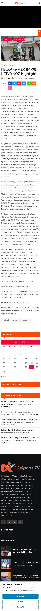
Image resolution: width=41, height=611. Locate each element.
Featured (6, 320)
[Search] (39, 3)
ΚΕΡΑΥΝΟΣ (15, 320)
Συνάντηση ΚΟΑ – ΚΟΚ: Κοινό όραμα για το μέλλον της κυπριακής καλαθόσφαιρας (26, 565)
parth (8, 78)
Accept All (20, 596)
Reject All (20, 607)
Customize (20, 602)
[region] (20, 596)
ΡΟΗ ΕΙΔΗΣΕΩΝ (13, 384)
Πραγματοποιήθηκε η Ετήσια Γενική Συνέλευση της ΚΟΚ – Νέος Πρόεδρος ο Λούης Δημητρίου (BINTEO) (26, 578)
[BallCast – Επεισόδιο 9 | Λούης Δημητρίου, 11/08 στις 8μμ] (6, 551)
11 (9, 359)
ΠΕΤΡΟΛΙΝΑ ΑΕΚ (26, 320)
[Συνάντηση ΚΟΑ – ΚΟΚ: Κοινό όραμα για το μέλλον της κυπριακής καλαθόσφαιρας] (6, 564)
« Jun (3, 376)
